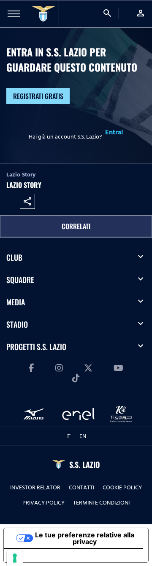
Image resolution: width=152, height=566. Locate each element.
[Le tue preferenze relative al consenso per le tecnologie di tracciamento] (15, 558)
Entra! (114, 132)
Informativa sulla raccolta (52, 555)
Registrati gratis (38, 96)
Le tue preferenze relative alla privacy (84, 538)
